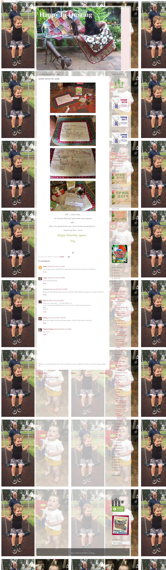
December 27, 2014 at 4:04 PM (56, 266)
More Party (118, 354)
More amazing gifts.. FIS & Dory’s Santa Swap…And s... (121, 334)
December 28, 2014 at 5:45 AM (56, 318)
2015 (115, 281)
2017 (115, 276)
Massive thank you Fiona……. (120, 298)
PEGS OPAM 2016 (117, 163)
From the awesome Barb (120, 350)
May (117, 440)
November (119, 424)
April (117, 443)
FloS (44, 300)
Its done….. (118, 288)
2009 (115, 465)
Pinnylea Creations (48, 329)
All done (117, 382)
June (117, 437)
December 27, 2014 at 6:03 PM (56, 278)
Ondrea (45, 266)
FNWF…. (118, 392)
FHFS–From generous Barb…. (120, 340)
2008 (115, 468)
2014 (115, 284)
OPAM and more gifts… (120, 376)
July (117, 435)
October (118, 427)
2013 (115, 454)
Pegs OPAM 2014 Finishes (119, 159)
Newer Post (42, 373)
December (118, 286)
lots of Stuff (118, 370)
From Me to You (119, 320)
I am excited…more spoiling (120, 410)
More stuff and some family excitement (120, 401)
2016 (115, 278)
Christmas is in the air (121, 373)
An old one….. (119, 380)
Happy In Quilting (65, 14)
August (118, 432)
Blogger (93, 553)
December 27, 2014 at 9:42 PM (54, 300)
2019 (115, 270)
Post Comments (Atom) (52, 377)
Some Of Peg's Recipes (118, 154)
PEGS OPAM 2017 (117, 166)
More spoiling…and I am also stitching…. (121, 358)
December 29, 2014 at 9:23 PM (62, 329)
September (119, 429)
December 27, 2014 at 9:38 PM (58, 289)
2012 (115, 457)
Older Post (103, 373)
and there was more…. (121, 323)
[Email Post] (68, 257)
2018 (115, 273)
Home (73, 373)
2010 (115, 462)
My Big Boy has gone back (121, 366)
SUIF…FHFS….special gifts (120, 396)
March (117, 445)
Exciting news (119, 318)
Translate (124, 545)
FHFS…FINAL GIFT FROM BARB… (120, 313)
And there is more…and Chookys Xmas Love (121, 327)
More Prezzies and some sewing (120, 406)
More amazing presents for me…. (121, 386)
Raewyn (45, 318)
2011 (115, 460)
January (118, 451)
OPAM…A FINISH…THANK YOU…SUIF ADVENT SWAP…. (121, 417)
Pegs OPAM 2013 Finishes (119, 156)
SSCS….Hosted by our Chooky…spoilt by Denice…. (121, 292)
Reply (44, 272)
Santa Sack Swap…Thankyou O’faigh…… (120, 303)
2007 (115, 470)
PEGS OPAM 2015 (117, 161)
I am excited (118, 389)
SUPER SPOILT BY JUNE (121, 308)
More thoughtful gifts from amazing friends (121, 345)
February (118, 448)
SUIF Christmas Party (119, 362)
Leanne (45, 278)
